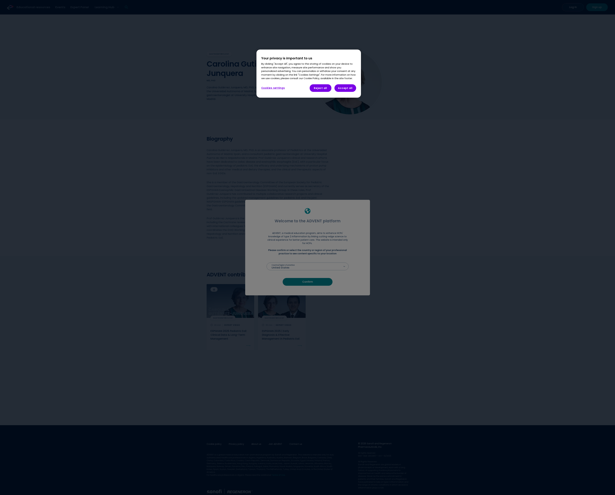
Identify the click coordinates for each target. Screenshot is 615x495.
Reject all (320, 88)
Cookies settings (273, 87)
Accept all (345, 88)
